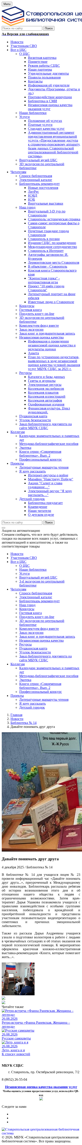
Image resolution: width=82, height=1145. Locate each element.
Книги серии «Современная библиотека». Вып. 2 (40, 686)
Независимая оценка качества (41, 640)
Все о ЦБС (18, 562)
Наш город (27, 605)
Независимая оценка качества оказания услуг (41, 1087)
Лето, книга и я (13, 1050)
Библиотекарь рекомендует (39, 601)
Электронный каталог (35, 597)
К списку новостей (16, 1054)
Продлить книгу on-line (36, 617)
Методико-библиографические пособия (48, 676)
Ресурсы (25, 644)
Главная (16, 715)
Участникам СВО (23, 558)
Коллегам (17, 664)
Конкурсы (26, 609)
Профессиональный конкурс (40, 692)
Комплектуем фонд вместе (39, 628)
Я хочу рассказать (32, 703)
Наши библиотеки (33, 569)
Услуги (24, 573)
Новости (16, 554)
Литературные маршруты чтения (43, 699)
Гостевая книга (30, 613)
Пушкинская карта (33, 648)
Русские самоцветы (16, 1038)
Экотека (25, 680)
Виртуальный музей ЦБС (38, 577)
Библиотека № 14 (23, 723)
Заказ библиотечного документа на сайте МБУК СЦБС (45, 658)
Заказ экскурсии (31, 632)
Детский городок (32, 707)
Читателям (18, 589)
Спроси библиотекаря (35, 593)
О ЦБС (24, 565)
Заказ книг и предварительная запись (47, 636)
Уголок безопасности (35, 652)
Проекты (17, 695)
